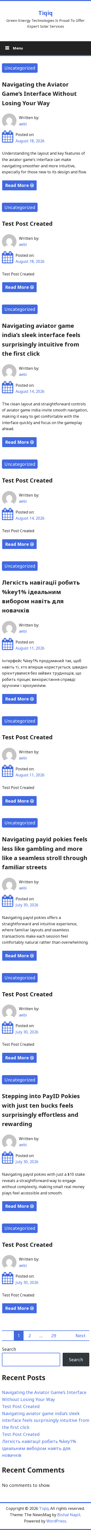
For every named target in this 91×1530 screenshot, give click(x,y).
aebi (23, 124)
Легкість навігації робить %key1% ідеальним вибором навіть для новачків (39, 1448)
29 (53, 1335)
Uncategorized (19, 68)
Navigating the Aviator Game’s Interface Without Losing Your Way (39, 93)
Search (9, 1349)
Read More (17, 185)
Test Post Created (27, 223)
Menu (17, 48)
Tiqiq (45, 13)
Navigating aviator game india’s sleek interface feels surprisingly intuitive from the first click (45, 1420)
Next (80, 1335)
